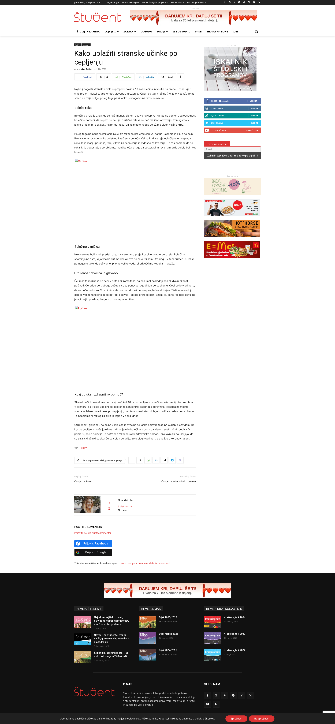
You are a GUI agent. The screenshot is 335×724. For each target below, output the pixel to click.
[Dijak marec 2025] (147, 638)
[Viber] (180, 460)
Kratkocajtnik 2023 (234, 633)
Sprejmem (236, 718)
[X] (249, 3)
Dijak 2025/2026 (168, 617)
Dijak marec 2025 (168, 633)
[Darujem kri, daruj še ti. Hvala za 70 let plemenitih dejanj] (195, 18)
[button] (256, 31)
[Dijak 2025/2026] (147, 622)
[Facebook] (225, 3)
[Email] (164, 460)
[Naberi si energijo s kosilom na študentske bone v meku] (232, 260)
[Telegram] (172, 460)
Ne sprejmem (261, 718)
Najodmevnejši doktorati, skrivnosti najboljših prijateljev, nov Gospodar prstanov (111, 621)
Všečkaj (254, 101)
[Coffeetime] (232, 197)
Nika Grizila (86, 69)
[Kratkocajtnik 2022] (212, 654)
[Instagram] (230, 3)
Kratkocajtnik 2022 (234, 650)
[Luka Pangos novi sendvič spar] (232, 218)
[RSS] (234, 3)
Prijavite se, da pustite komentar (92, 532)
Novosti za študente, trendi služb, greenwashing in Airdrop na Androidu (111, 638)
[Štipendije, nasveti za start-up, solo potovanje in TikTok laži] (82, 657)
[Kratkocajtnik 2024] (212, 622)
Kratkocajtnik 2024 (234, 617)
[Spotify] (239, 3)
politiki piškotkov (204, 718)
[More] (180, 76)
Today (83, 447)
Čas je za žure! (82, 481)
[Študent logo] (102, 17)
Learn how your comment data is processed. (145, 563)
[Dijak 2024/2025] (147, 654)
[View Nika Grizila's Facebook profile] (109, 503)
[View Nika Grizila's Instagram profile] (109, 508)
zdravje (86, 45)
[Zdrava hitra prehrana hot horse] (232, 239)
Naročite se (252, 130)
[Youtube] (254, 3)
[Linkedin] (155, 460)
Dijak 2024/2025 (168, 650)
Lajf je (77, 45)
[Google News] (259, 3)
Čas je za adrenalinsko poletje (178, 481)
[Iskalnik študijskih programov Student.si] (230, 89)
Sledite (254, 108)
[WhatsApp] (147, 460)
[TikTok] (244, 3)
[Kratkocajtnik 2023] (212, 638)
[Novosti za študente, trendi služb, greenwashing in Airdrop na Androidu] (82, 639)
